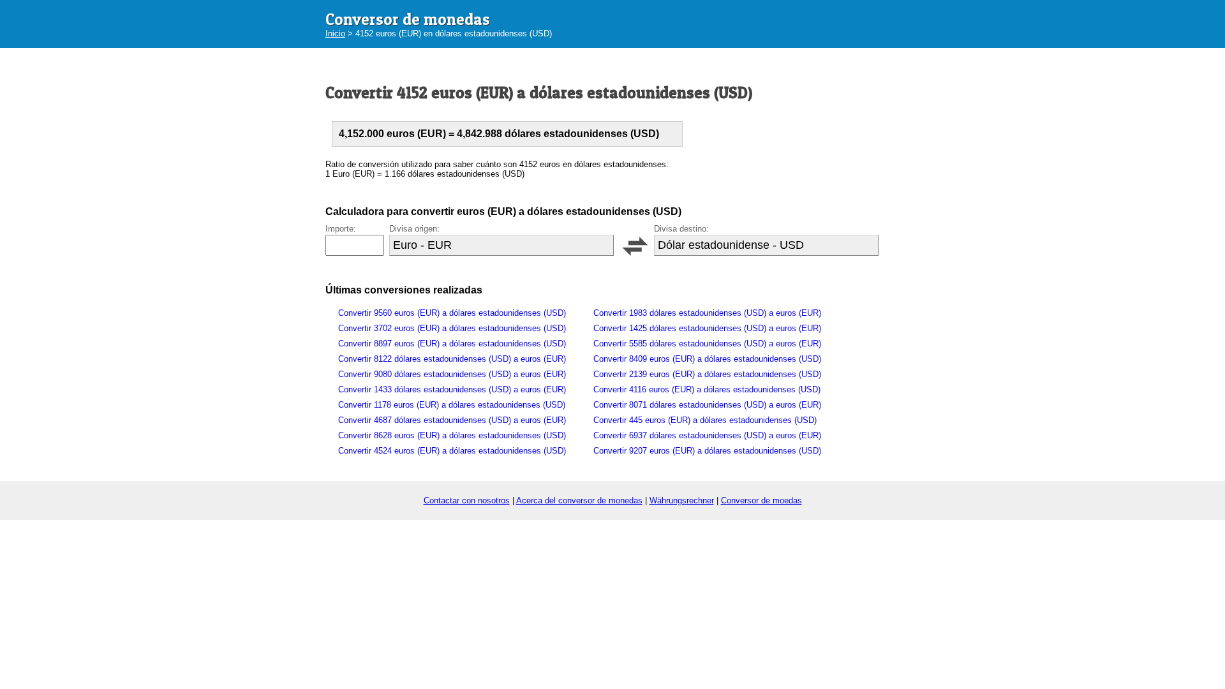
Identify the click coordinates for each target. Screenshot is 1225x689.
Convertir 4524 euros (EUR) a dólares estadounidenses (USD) (452, 451)
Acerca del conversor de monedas (579, 500)
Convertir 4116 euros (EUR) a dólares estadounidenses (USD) (706, 389)
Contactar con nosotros (467, 500)
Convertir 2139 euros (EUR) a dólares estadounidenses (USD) (707, 374)
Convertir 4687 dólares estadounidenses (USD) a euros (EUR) (452, 420)
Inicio (335, 33)
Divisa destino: (681, 228)
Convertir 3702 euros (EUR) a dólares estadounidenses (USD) (452, 328)
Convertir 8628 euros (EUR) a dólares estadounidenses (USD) (452, 435)
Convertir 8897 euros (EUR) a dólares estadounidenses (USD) (452, 343)
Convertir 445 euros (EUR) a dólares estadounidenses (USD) (705, 420)
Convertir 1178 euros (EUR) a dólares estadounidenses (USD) (451, 405)
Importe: (340, 228)
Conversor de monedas (407, 19)
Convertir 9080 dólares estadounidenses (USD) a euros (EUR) (452, 374)
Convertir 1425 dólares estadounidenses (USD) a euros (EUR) (707, 328)
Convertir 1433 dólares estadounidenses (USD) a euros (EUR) (452, 389)
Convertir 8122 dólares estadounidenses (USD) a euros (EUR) (452, 359)
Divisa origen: (414, 228)
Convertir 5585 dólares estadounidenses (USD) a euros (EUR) (707, 343)
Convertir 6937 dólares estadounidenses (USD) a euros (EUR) (707, 435)
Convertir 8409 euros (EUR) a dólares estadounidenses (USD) (707, 359)
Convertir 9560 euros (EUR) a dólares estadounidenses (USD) (452, 313)
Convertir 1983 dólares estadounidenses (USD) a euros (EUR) (707, 313)
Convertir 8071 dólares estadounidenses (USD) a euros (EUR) (707, 405)
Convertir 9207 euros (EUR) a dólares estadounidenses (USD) (707, 451)
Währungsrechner (682, 500)
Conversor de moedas (761, 500)
